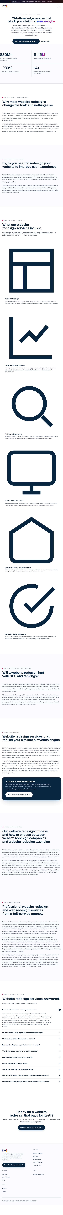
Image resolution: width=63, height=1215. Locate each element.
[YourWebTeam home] (4, 6)
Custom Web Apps (38, 1162)
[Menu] (59, 6)
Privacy (4, 1188)
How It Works (6, 1177)
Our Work (5, 1174)
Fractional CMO (37, 1165)
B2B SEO (35, 1156)
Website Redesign (37, 1153)
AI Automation (37, 1159)
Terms (4, 1191)
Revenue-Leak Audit (38, 1174)
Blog (3, 1180)
